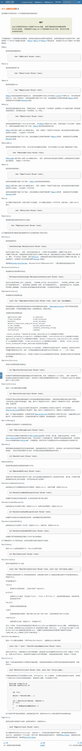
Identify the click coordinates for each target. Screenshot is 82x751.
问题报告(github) (48, 2)
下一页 (79, 743)
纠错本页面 (58, 2)
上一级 (42, 743)
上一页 (5, 743)
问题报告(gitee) (38, 2)
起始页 (42, 745)
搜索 (79, 2)
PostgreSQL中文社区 (27, 2)
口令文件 (59, 96)
